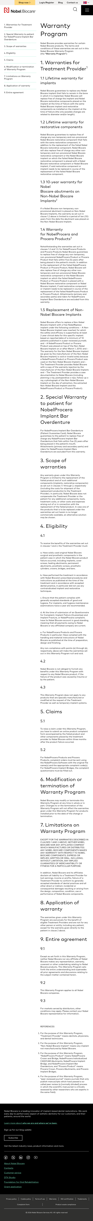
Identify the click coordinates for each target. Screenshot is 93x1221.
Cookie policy (26, 1199)
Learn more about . (30, 1123)
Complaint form (23, 1204)
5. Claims (8, 60)
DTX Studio (9, 1177)
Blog (60, 2)
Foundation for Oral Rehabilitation (21, 1182)
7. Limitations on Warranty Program (17, 77)
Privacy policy (11, 1199)
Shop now (23, 2)
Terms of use (40, 1199)
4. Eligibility (10, 53)
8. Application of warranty (17, 85)
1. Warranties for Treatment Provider (18, 26)
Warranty (52, 1199)
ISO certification (67, 1199)
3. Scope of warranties (15, 46)
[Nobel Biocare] (18, 10)
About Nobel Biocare (14, 1163)
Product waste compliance (66, 1204)
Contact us (72, 2)
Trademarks (82, 1199)
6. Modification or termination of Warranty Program (19, 68)
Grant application (13, 1186)
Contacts (8, 1168)
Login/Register (46, 2)
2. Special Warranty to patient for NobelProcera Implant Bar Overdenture (19, 37)
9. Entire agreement (14, 92)
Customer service (12, 1172)
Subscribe (13, 1138)
